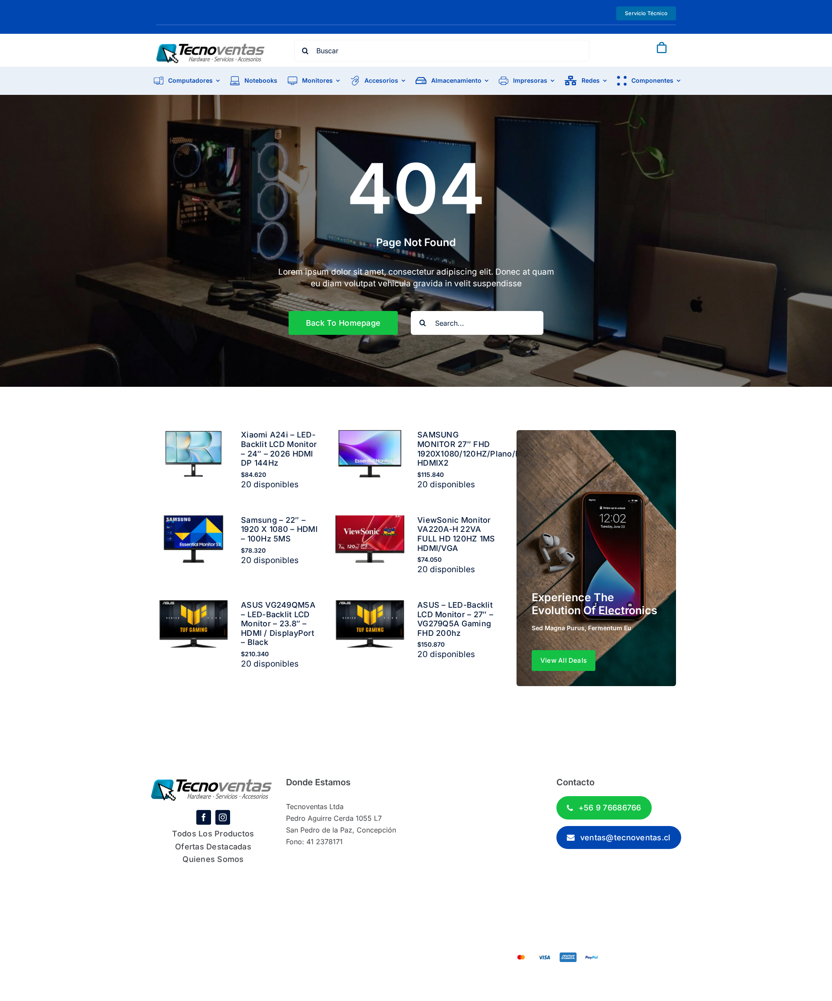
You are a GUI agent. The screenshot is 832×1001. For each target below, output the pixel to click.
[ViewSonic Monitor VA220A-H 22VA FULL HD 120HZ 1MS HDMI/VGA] (369, 521)
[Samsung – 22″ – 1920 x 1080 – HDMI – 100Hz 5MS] (193, 521)
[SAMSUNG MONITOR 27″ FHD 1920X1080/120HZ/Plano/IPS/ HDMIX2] (369, 436)
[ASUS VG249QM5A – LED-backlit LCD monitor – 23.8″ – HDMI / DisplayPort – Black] (193, 606)
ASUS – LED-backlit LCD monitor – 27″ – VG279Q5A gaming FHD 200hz (455, 619)
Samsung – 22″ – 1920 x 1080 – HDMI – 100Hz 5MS (279, 529)
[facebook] (203, 817)
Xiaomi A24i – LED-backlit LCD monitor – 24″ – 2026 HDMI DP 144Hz (279, 448)
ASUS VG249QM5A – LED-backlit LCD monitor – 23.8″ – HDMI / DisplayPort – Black (278, 623)
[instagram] (222, 817)
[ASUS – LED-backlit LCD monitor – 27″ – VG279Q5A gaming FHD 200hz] (369, 606)
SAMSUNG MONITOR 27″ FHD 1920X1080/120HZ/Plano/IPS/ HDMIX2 (474, 448)
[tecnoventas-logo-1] (210, 47)
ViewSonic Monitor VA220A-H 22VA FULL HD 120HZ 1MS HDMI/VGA (456, 534)
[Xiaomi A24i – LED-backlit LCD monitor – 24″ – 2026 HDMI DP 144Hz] (193, 436)
